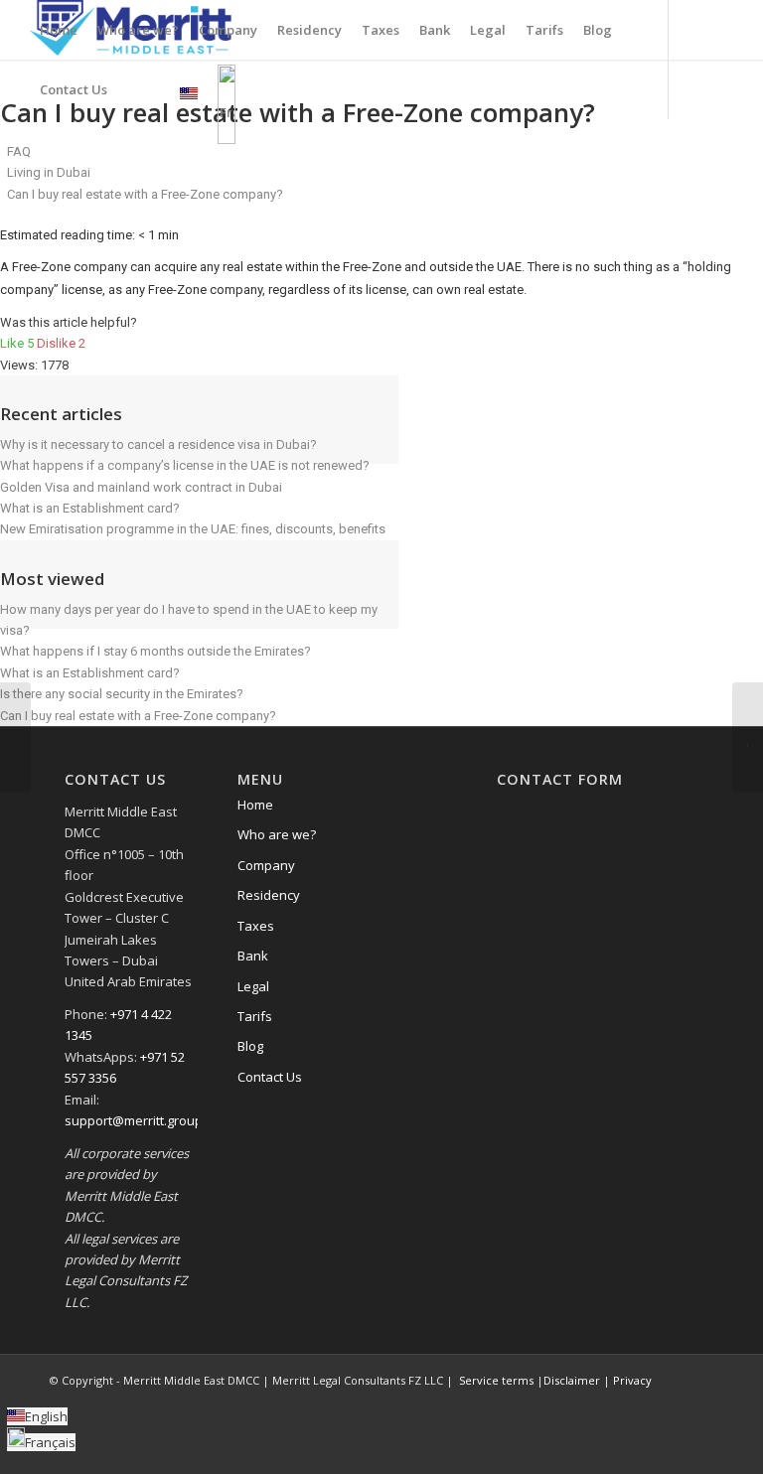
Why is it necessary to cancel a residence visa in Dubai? (158, 444)
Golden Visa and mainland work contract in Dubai (141, 487)
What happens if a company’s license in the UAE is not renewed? (185, 465)
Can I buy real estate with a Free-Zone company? (138, 715)
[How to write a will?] (15, 737)
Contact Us (269, 1077)
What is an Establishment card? (90, 508)
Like (18, 343)
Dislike (61, 343)
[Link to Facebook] (649, 29)
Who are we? (276, 834)
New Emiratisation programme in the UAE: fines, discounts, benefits (192, 528)
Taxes (255, 926)
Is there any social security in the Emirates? (121, 693)
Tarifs (254, 1016)
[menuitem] (58, 30)
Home (255, 804)
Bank (252, 955)
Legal (253, 986)
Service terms (495, 1380)
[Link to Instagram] (678, 29)
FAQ (19, 151)
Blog (250, 1046)
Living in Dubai (48, 172)
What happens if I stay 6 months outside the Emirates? (155, 651)
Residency (268, 895)
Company (266, 865)
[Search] (133, 89)
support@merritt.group (134, 1120)
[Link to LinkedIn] (708, 29)
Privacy (631, 1380)
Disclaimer (571, 1380)
